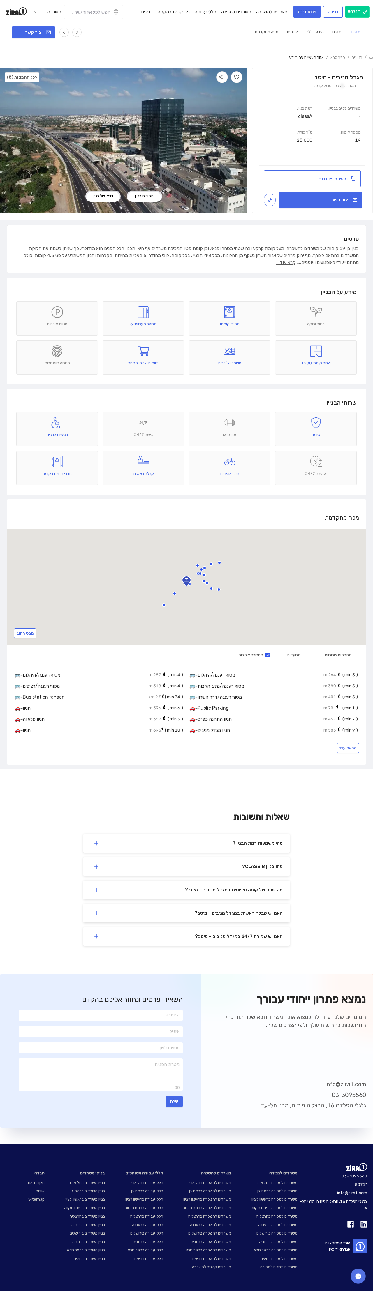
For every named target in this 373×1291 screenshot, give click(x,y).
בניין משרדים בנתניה (88, 1241)
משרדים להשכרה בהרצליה (209, 1216)
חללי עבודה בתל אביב (146, 1182)
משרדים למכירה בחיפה (279, 1258)
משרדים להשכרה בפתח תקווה (207, 1207)
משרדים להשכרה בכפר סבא (208, 1250)
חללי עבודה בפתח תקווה (144, 1207)
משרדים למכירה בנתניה (278, 1241)
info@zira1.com (346, 1084)
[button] (198, 573)
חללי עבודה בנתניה (148, 1241)
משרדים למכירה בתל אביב (277, 1182)
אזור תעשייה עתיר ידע (306, 57)
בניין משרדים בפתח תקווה (84, 1207)
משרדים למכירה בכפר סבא (276, 1250)
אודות (40, 1191)
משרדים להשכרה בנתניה (211, 1241)
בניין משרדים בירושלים (87, 1233)
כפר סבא (337, 57)
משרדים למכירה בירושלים (277, 1233)
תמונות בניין (144, 196)
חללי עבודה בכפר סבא (145, 1250)
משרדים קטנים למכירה (279, 1267)
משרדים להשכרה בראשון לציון (207, 1199)
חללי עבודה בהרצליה (146, 1216)
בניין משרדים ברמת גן (88, 1191)
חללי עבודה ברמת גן (147, 1191)
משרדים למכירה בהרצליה (277, 1216)
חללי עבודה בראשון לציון (144, 1199)
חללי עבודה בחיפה (148, 1258)
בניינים (357, 57)
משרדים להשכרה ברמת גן (210, 1191)
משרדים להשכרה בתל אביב (209, 1182)
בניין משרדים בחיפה (89, 1258)
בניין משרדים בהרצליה (87, 1216)
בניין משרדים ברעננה (88, 1224)
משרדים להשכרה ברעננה (210, 1224)
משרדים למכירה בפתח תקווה (274, 1207)
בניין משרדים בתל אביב (87, 1182)
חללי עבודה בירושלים (146, 1233)
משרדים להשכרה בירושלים (209, 1233)
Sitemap (36, 1199)
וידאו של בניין (103, 196)
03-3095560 (349, 1094)
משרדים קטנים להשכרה (211, 1267)
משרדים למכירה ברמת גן (277, 1191)
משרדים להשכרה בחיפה (211, 1258)
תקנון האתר (35, 1182)
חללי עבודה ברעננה (147, 1224)
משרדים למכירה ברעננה (278, 1224)
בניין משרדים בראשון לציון (85, 1199)
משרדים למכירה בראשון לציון (274, 1199)
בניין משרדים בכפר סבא (86, 1250)
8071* (361, 1184)
